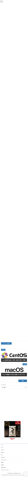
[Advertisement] (14, 405)
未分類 (2, 464)
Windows (2, 452)
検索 (23, 381)
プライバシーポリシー (5, 469)
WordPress (3, 457)
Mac (2, 454)
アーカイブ (3, 384)
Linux (2, 447)
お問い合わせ (3, 467)
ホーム (2, 444)
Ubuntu (2, 449)
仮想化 (2, 462)
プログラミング (4, 459)
